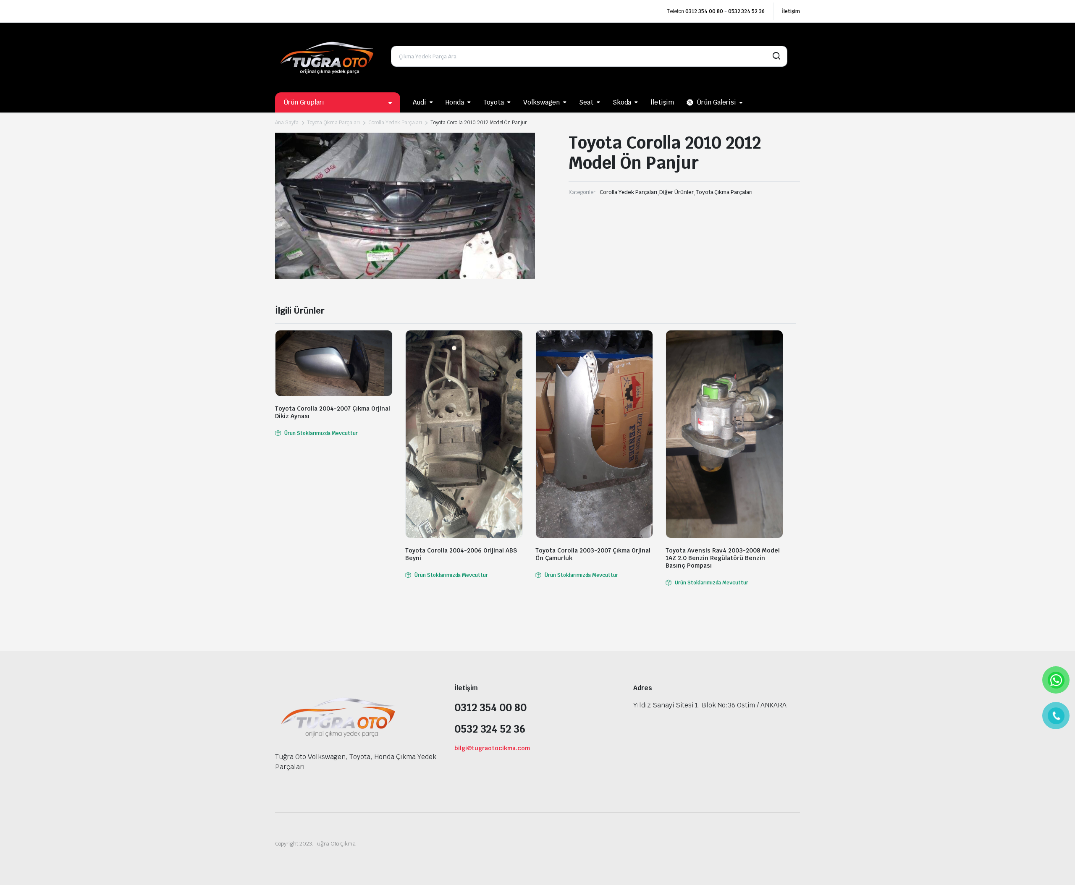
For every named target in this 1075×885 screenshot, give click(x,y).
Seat (586, 102)
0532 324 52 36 (746, 11)
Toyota (493, 102)
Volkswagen (541, 102)
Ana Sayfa (287, 122)
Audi (420, 102)
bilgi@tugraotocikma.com (492, 748)
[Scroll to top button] (1056, 866)
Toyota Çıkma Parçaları (333, 122)
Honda (455, 102)
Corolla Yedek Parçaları (395, 122)
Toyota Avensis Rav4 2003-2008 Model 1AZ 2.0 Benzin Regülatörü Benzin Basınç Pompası (723, 558)
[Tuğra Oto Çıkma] (326, 56)
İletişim (791, 11)
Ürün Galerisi (716, 102)
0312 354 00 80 (704, 11)
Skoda (622, 102)
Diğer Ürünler (676, 192)
